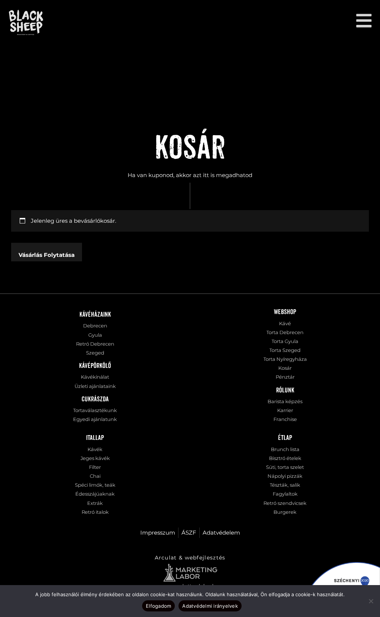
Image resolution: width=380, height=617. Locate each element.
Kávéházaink (95, 314)
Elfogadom (158, 606)
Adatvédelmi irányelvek (210, 606)
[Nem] (370, 601)
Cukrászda (95, 399)
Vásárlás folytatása (47, 254)
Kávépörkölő (95, 366)
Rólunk (285, 390)
